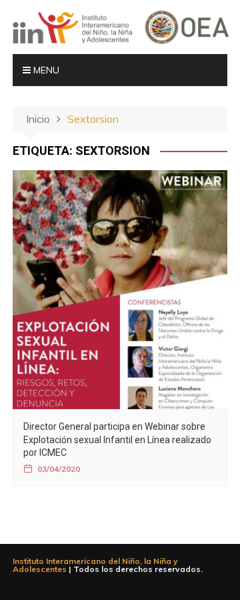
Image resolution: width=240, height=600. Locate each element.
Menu (45, 70)
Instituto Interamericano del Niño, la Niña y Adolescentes (95, 565)
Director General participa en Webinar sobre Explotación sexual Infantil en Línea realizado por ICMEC (117, 439)
